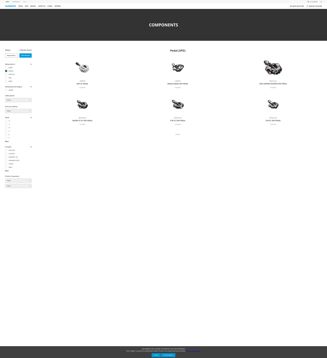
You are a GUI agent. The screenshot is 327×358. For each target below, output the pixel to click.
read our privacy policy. (193, 351)
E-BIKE (50, 6)
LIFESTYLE (41, 6)
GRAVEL (33, 6)
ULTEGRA (11, 154)
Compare (82, 87)
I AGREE (156, 355)
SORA (10, 167)
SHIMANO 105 (13, 157)
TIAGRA (11, 164)
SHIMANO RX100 (14, 160)
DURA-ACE (12, 150)
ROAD (20, 6)
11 (9, 124)
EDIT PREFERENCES (168, 355)
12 (9, 121)
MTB (26, 6)
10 (9, 128)
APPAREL (57, 6)
